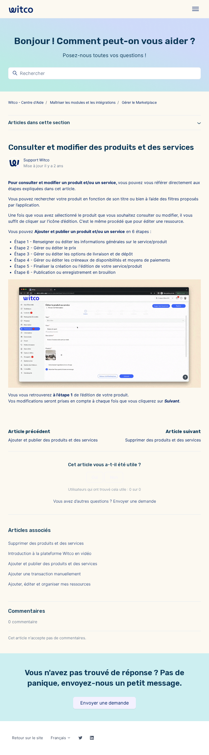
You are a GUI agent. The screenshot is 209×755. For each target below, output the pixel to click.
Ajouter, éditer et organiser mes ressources (49, 584)
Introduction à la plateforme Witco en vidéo (49, 553)
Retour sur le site (27, 737)
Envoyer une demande (134, 501)
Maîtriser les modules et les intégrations (82, 102)
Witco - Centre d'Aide (26, 102)
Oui (95, 477)
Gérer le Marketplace (139, 102)
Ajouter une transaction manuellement (44, 573)
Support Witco (36, 160)
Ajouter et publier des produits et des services (53, 439)
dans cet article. (59, 188)
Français (59, 737)
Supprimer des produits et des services (163, 439)
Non (114, 477)
